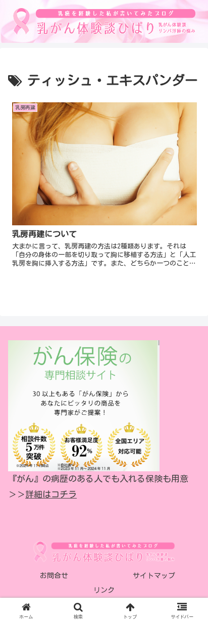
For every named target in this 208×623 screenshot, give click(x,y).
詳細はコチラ (51, 494)
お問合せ (54, 575)
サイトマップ (154, 575)
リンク (104, 590)
